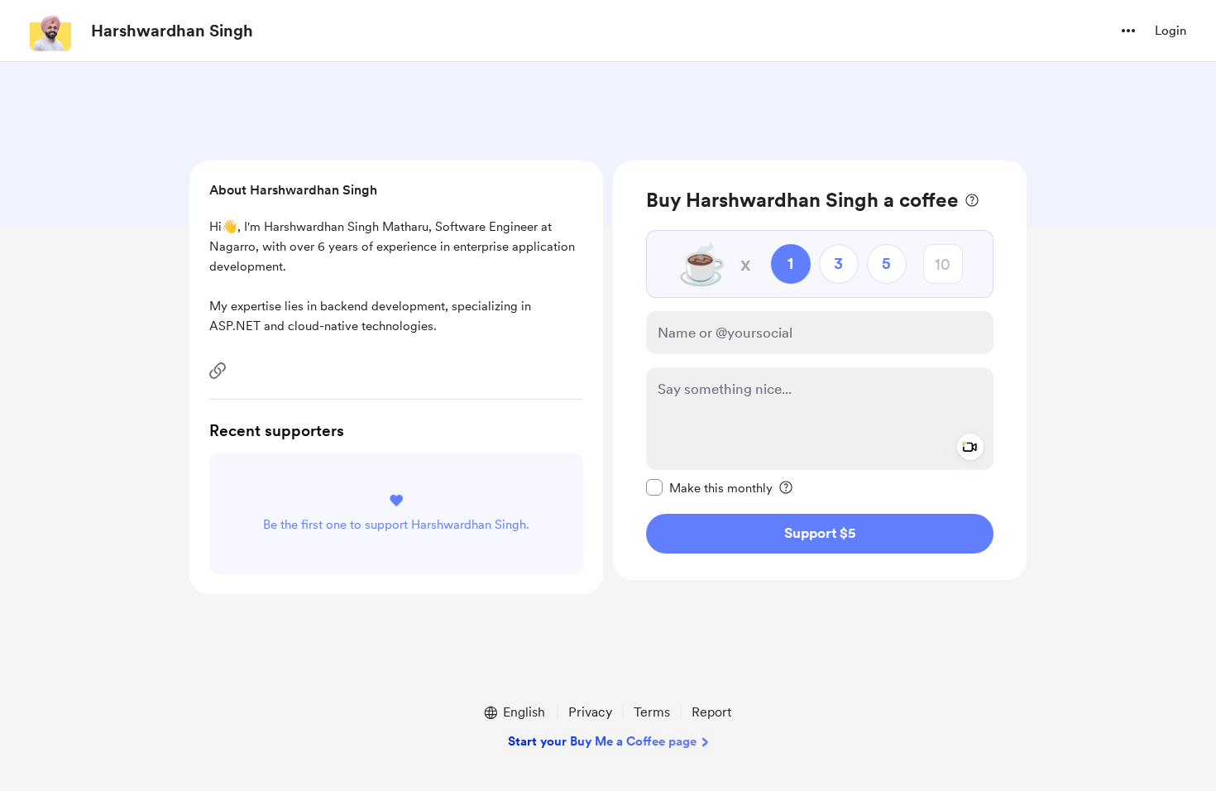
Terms (652, 712)
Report (711, 712)
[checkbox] (709, 487)
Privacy (590, 712)
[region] (820, 370)
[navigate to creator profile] (50, 30)
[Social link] (217, 370)
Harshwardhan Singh (172, 31)
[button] (1128, 30)
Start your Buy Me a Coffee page (602, 741)
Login (1170, 30)
